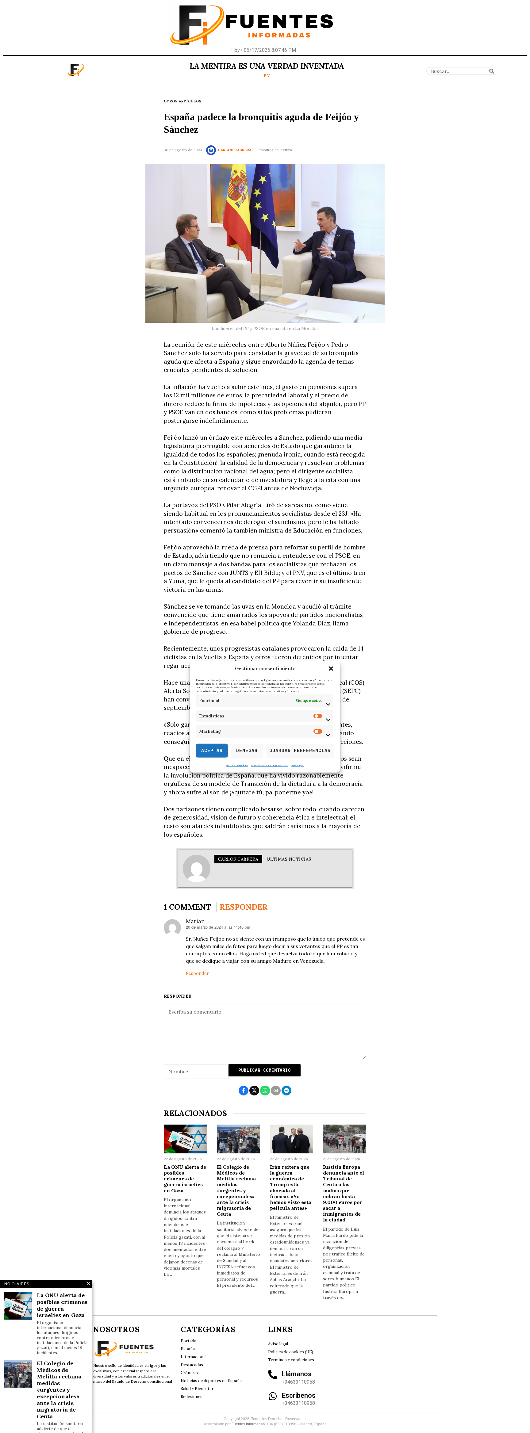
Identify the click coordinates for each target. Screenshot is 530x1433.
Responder (197, 973)
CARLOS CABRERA (235, 149)
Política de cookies (237, 764)
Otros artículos (183, 101)
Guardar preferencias (300, 750)
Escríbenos (299, 1395)
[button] (331, 669)
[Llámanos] (272, 1374)
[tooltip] (243, 1090)
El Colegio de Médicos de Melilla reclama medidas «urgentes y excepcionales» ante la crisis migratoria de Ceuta (236, 1190)
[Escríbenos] (272, 1396)
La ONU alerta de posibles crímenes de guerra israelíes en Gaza (185, 1179)
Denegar (247, 750)
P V (267, 75)
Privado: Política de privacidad (269, 764)
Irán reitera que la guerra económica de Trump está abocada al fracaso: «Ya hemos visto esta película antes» (290, 1187)
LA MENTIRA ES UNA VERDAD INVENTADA (267, 66)
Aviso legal (297, 764)
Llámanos (297, 1374)
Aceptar (212, 750)
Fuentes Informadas (248, 1424)
